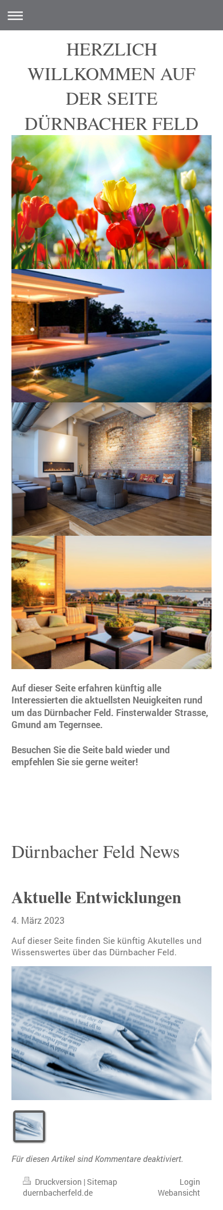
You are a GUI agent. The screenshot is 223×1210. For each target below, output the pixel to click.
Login (190, 1181)
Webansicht (179, 1192)
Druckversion (58, 1181)
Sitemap (102, 1181)
